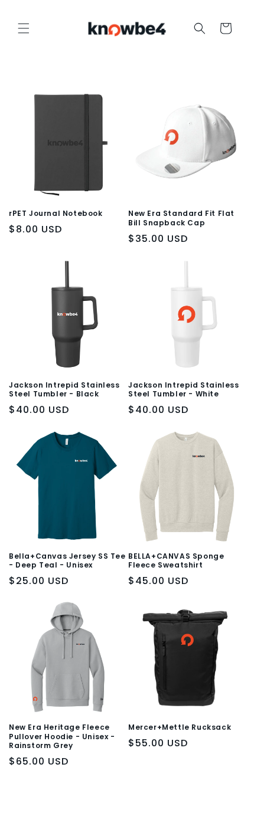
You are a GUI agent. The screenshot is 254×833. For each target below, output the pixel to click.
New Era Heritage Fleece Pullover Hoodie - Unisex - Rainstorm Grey (62, 736)
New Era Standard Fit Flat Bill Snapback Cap (181, 218)
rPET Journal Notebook (56, 213)
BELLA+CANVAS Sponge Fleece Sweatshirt (176, 561)
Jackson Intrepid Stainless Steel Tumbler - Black (64, 390)
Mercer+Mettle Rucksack (179, 727)
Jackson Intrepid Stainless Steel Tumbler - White (183, 390)
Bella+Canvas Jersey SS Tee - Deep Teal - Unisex (67, 561)
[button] (24, 28)
